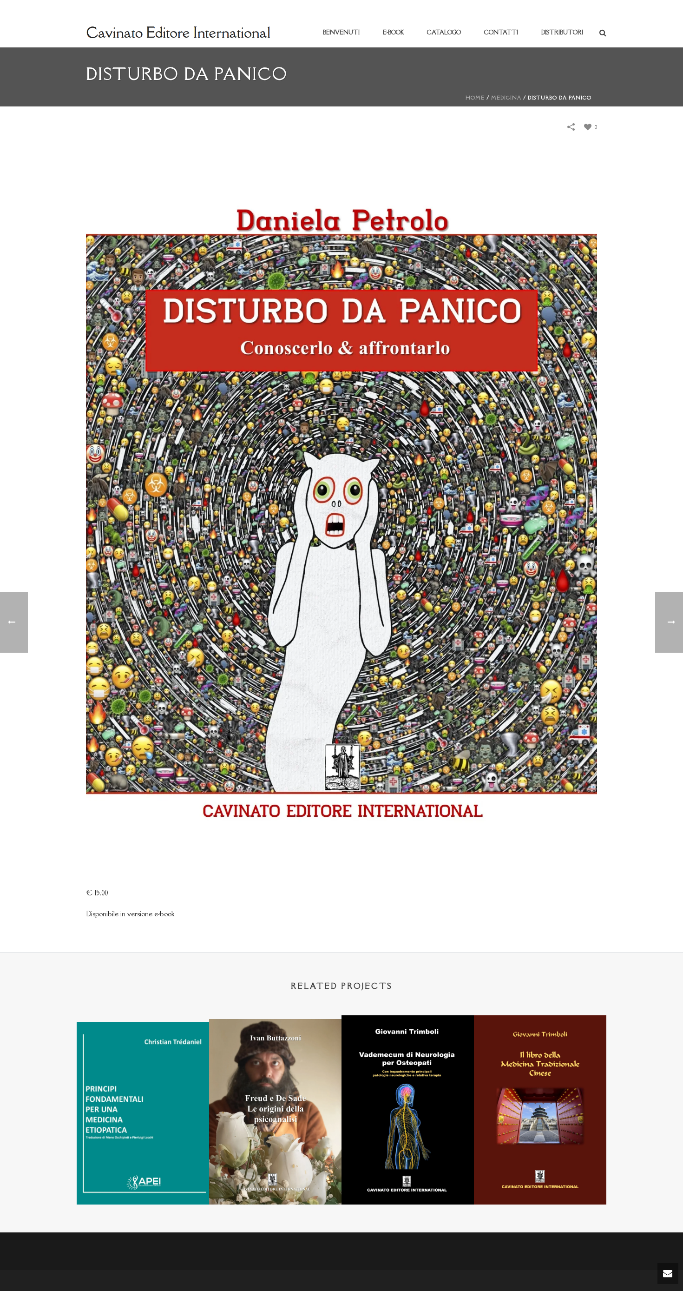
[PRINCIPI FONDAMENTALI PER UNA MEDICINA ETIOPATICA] (143, 1066)
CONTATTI (501, 32)
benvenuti (341, 32)
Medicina (506, 97)
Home (475, 97)
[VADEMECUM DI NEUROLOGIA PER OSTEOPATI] (408, 1060)
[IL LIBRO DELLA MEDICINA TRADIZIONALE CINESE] (540, 1060)
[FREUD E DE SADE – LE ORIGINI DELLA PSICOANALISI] (275, 1064)
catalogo (444, 32)
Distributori (562, 32)
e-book (393, 32)
